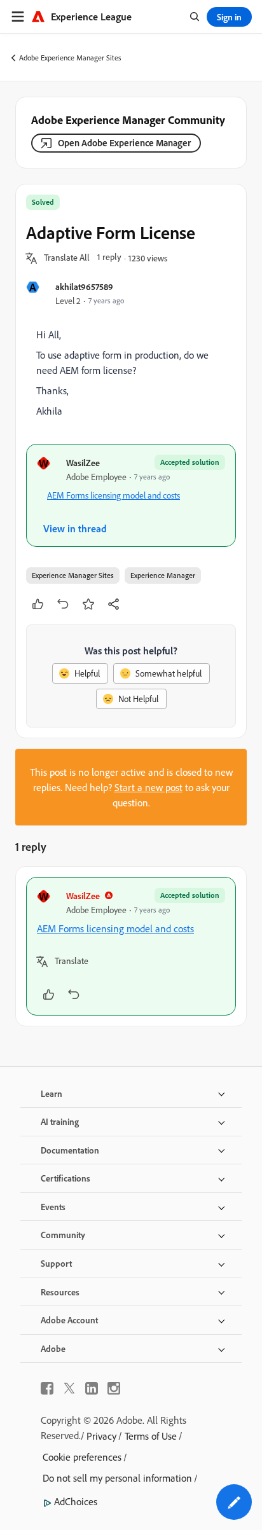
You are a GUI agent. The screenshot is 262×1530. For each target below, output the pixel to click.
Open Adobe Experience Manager (124, 143)
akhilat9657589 (84, 286)
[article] (131, 946)
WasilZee (83, 462)
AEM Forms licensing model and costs (113, 495)
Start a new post (148, 787)
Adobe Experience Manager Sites (70, 57)
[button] (67, 258)
